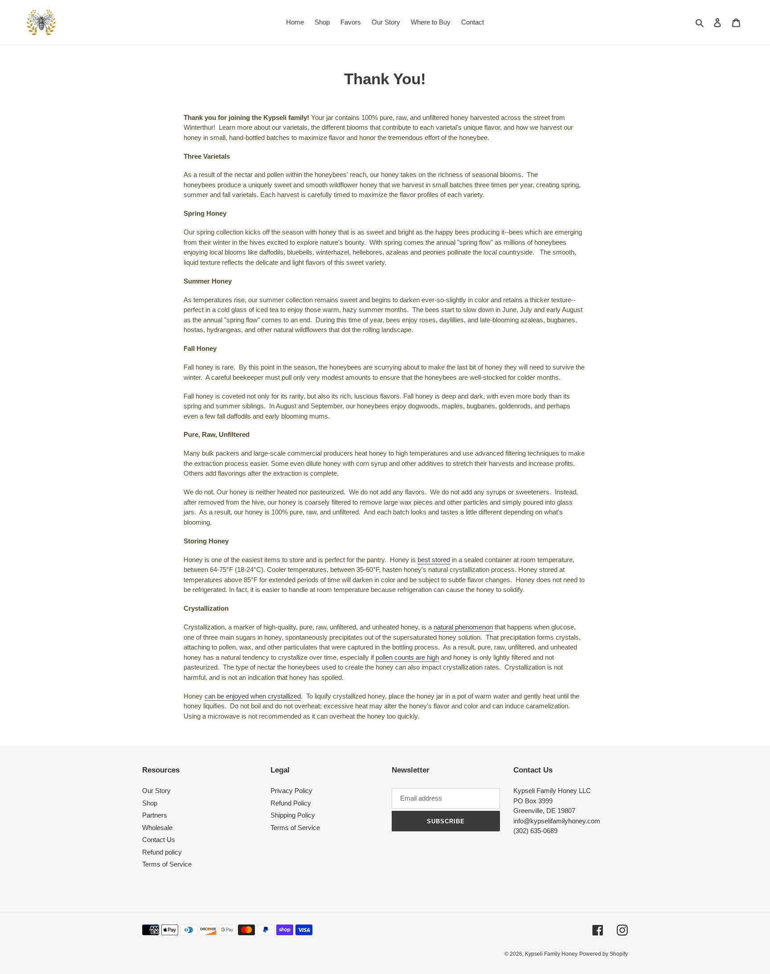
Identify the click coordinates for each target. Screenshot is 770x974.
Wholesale (157, 827)
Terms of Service (167, 864)
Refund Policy (290, 803)
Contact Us (158, 839)
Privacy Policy (291, 790)
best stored (434, 559)
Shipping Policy (292, 815)
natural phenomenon (463, 627)
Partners (154, 815)
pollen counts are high (407, 657)
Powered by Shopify (603, 954)
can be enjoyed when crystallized (253, 696)
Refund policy (162, 852)
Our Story (156, 790)
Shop (149, 803)
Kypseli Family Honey (551, 954)
